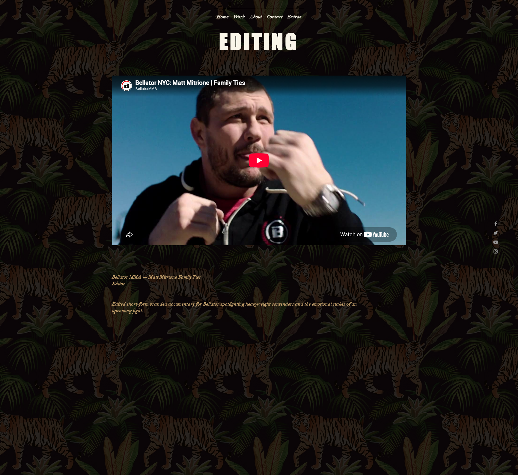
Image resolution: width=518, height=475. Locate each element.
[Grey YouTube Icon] (496, 242)
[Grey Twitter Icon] (496, 233)
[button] (239, 14)
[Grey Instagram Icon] (496, 251)
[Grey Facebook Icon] (496, 223)
